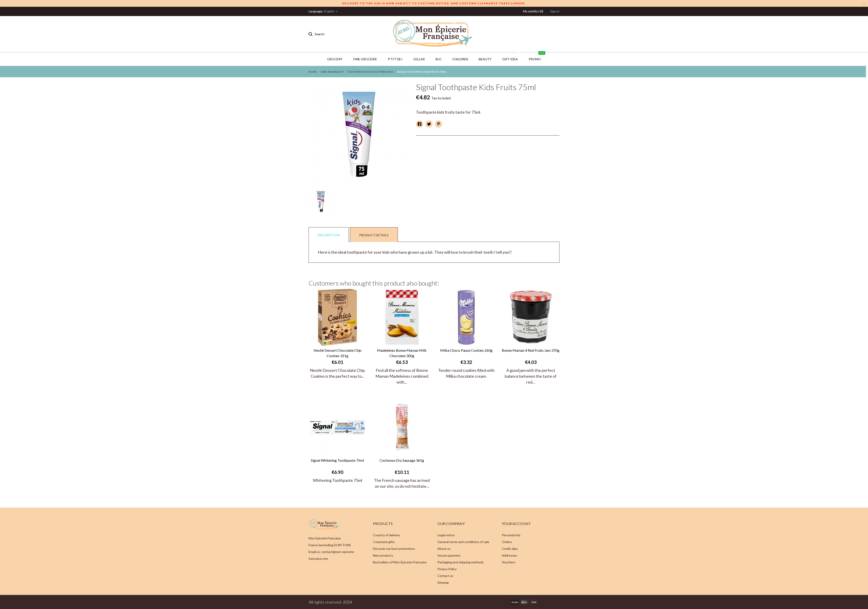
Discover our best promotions (394, 548)
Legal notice (446, 535)
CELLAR (419, 59)
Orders (507, 542)
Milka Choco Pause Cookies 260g (466, 350)
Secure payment (448, 555)
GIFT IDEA (511, 56)
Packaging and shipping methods (460, 562)
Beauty (485, 59)
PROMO (537, 56)
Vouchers (508, 562)
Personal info (511, 535)
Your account (516, 523)
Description (329, 235)
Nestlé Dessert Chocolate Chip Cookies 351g (337, 353)
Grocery (334, 59)
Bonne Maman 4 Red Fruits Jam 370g (530, 350)
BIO (438, 59)
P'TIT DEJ (395, 59)
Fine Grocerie (365, 59)
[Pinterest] (438, 124)
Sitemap (443, 582)
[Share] (419, 124)
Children (460, 59)
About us (444, 548)
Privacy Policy (447, 569)
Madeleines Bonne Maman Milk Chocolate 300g (402, 353)
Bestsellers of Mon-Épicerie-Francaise (400, 562)
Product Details (374, 235)
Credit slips (510, 548)
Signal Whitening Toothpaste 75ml (337, 460)
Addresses (509, 555)
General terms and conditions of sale (463, 542)
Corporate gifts (384, 542)
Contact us (445, 576)
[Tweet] (429, 124)
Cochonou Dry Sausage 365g (402, 460)
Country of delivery (386, 535)
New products (383, 555)
